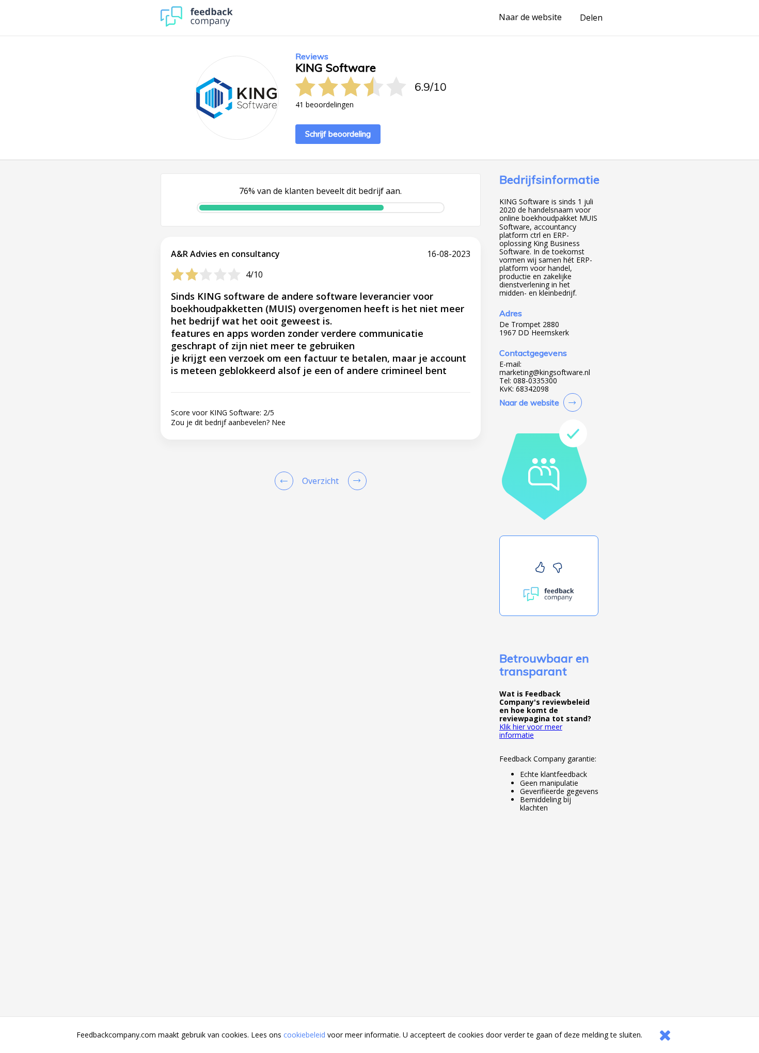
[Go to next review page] (355, 481)
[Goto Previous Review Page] (286, 481)
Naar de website (530, 17)
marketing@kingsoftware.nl (544, 372)
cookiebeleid (304, 1035)
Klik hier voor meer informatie (530, 731)
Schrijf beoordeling (338, 134)
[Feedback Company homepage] (197, 24)
